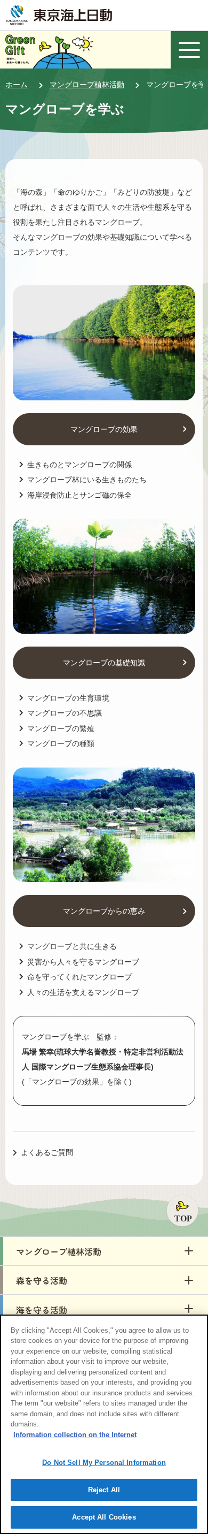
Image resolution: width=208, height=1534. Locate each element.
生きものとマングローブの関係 (79, 464)
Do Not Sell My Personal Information (104, 1463)
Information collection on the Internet (75, 1435)
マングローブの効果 (104, 429)
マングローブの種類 (60, 743)
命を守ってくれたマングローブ (79, 977)
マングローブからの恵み (104, 911)
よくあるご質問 (47, 1152)
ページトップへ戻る (182, 1211)
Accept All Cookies (103, 1517)
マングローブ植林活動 (87, 84)
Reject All (104, 1490)
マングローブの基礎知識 (104, 662)
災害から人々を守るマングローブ (83, 962)
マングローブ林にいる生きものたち (87, 479)
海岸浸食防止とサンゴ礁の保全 (79, 495)
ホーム (16, 84)
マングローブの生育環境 (68, 698)
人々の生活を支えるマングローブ (83, 992)
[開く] (189, 50)
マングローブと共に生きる (72, 946)
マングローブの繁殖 (60, 728)
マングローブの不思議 (64, 713)
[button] (104, 1251)
